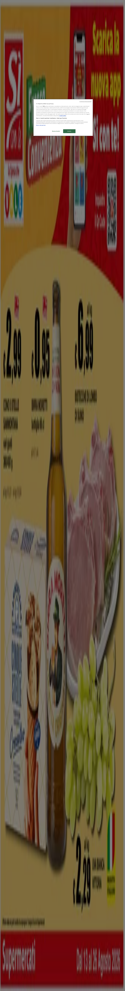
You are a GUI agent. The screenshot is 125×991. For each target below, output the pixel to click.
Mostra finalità (56, 131)
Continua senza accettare (85, 101)
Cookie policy (62, 115)
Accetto (69, 131)
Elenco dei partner (41, 125)
